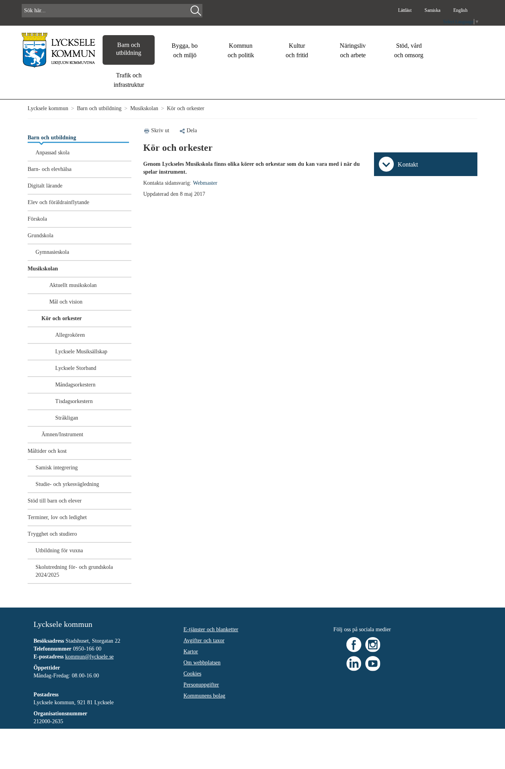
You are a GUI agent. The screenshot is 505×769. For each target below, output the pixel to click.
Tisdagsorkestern (74, 401)
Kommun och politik (241, 50)
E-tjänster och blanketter (210, 629)
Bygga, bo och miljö (185, 50)
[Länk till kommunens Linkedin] (354, 663)
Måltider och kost (47, 451)
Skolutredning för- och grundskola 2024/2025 (74, 571)
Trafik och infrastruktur (129, 80)
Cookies (192, 674)
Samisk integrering (57, 468)
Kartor (190, 652)
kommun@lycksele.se (89, 657)
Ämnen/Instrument (62, 434)
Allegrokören (70, 335)
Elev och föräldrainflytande (58, 202)
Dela (192, 130)
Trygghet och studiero (52, 534)
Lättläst (405, 10)
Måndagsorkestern (75, 385)
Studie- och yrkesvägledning (67, 484)
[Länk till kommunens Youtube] (373, 663)
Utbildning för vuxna (59, 550)
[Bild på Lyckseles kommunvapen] (58, 50)
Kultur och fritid (297, 50)
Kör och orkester (61, 318)
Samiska (433, 10)
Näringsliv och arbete (353, 50)
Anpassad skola (52, 153)
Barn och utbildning (128, 48)
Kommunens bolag (204, 696)
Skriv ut (160, 130)
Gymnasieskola (52, 252)
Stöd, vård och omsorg (408, 50)
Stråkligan (66, 418)
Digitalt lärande (45, 186)
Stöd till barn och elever (55, 501)
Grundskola (40, 235)
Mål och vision (65, 302)
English (460, 10)
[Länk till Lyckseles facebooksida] (354, 644)
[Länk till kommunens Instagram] (373, 644)
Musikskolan (144, 108)
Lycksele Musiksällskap (81, 351)
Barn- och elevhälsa (49, 169)
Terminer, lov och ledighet (57, 517)
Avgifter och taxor (203, 640)
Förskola (37, 219)
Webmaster (205, 183)
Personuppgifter (201, 685)
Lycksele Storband (75, 368)
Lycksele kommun (48, 108)
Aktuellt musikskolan (73, 285)
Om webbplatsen (202, 663)
